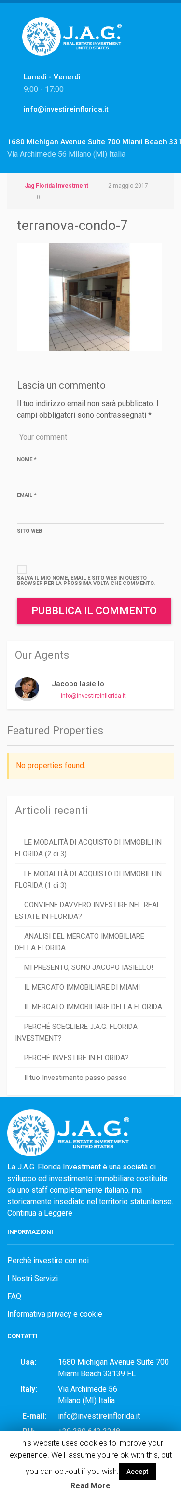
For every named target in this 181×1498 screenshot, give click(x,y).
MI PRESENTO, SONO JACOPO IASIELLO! (88, 967)
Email (27, 495)
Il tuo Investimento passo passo (75, 1077)
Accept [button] (137, 1471)
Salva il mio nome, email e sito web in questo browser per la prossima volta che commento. (86, 580)
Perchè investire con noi (48, 1260)
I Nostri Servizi (32, 1278)
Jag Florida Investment (56, 185)
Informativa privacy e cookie (54, 1314)
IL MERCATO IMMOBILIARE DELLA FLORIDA (93, 1007)
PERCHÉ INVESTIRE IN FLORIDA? (76, 1058)
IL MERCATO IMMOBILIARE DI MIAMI (82, 987)
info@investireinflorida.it (93, 695)
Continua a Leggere (39, 1213)
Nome (27, 459)
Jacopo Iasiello (78, 683)
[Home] (75, 47)
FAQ (14, 1296)
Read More (90, 1485)
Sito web (29, 530)
